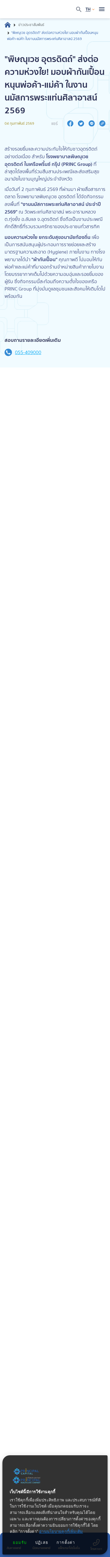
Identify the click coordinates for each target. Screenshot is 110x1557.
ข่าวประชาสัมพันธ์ (31, 24)
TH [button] (88, 9)
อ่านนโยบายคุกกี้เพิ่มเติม (61, 1532)
